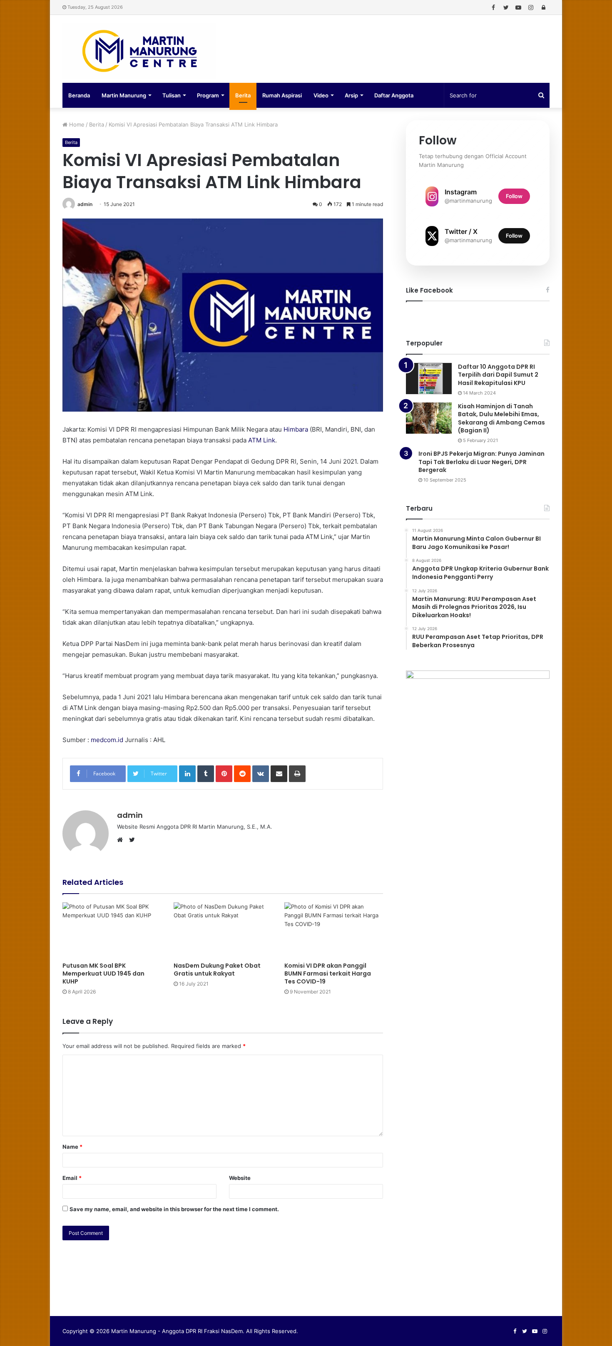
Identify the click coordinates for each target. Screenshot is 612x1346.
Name (72, 1146)
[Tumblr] (205, 773)
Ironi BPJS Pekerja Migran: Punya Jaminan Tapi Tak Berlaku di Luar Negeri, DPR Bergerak (481, 461)
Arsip (351, 95)
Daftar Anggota (393, 95)
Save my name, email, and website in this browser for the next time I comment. (174, 1209)
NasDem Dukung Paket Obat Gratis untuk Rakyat (217, 969)
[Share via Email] (279, 773)
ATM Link (261, 440)
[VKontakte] (260, 773)
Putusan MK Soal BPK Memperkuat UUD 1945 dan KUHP (103, 973)
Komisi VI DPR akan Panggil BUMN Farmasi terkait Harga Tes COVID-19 (327, 973)
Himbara (296, 429)
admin (84, 204)
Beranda (79, 95)
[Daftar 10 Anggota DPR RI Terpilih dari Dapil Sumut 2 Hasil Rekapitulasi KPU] (429, 378)
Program (208, 95)
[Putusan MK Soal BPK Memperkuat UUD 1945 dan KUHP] (111, 930)
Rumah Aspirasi (282, 95)
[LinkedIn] (187, 773)
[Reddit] (242, 773)
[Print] (297, 773)
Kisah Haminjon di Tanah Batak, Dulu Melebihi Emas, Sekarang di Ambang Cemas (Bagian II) (501, 418)
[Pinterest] (224, 773)
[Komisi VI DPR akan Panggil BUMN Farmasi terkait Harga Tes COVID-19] (333, 930)
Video (320, 95)
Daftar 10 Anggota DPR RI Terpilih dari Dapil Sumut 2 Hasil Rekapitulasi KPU (498, 375)
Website (240, 1178)
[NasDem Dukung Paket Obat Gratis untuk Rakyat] (223, 930)
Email (72, 1178)
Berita (243, 95)
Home (76, 124)
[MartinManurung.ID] (139, 51)
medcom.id (107, 740)
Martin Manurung (124, 95)
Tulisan (171, 95)
